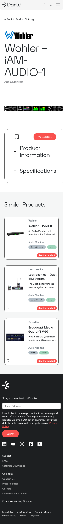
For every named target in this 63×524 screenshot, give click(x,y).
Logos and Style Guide (14, 493)
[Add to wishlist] (16, 136)
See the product (47, 255)
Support (6, 455)
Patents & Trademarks (43, 512)
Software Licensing (9, 516)
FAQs (5, 460)
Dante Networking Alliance (17, 501)
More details (45, 136)
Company (7, 473)
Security (23, 516)
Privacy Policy (7, 512)
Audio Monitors (13, 82)
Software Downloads (13, 465)
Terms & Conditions (23, 512)
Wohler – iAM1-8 (40, 226)
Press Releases (10, 483)
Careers (6, 488)
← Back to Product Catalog (19, 19)
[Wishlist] (51, 4)
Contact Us (8, 478)
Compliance (34, 516)
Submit (10, 433)
